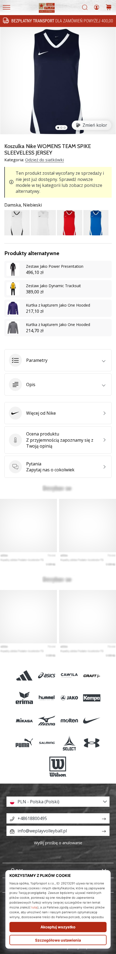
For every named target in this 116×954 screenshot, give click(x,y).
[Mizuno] (47, 720)
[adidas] (24, 675)
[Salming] (47, 743)
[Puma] (24, 743)
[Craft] (91, 675)
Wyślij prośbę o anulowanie (58, 842)
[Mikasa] (24, 720)
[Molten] (69, 720)
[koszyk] (108, 7)
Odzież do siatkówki (44, 159)
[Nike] (91, 720)
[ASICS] (47, 675)
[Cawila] (69, 675)
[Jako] (69, 698)
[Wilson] (58, 766)
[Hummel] (47, 698)
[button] (58, 360)
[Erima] (24, 698)
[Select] (69, 743)
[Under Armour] (91, 743)
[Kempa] (91, 698)
